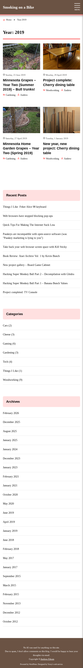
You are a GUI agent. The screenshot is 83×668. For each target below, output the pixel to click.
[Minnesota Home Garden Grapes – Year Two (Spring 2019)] (21, 120)
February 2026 (11, 413)
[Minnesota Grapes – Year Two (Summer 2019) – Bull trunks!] (21, 56)
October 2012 (10, 621)
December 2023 (11, 458)
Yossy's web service (55, 664)
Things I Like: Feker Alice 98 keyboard (24, 206)
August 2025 (10, 431)
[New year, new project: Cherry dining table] (61, 120)
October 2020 (10, 494)
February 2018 (11, 549)
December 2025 (11, 422)
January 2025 (10, 440)
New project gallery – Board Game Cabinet (26, 265)
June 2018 (8, 540)
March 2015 (9, 585)
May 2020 (8, 503)
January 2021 (10, 485)
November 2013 (11, 603)
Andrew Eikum (47, 659)
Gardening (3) (10, 352)
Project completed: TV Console (20, 292)
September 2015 (12, 576)
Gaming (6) (9, 343)
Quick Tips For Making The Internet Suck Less (29, 224)
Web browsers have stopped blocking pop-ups (28, 215)
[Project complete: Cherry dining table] (61, 56)
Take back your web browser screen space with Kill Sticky (35, 246)
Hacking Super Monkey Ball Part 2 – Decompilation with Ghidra (38, 274)
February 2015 (11, 594)
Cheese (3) (8, 334)
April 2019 (9, 521)
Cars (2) (7, 325)
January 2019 (10, 530)
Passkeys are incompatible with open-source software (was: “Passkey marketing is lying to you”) (35, 236)
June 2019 (8, 512)
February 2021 (11, 476)
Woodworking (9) (12, 379)
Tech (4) (7, 361)
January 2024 (10, 449)
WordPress (33, 664)
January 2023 (10, 467)
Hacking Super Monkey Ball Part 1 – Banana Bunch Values (35, 283)
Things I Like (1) (12, 370)
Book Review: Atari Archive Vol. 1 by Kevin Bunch (31, 256)
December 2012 (11, 612)
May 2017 (8, 558)
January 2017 (10, 567)
